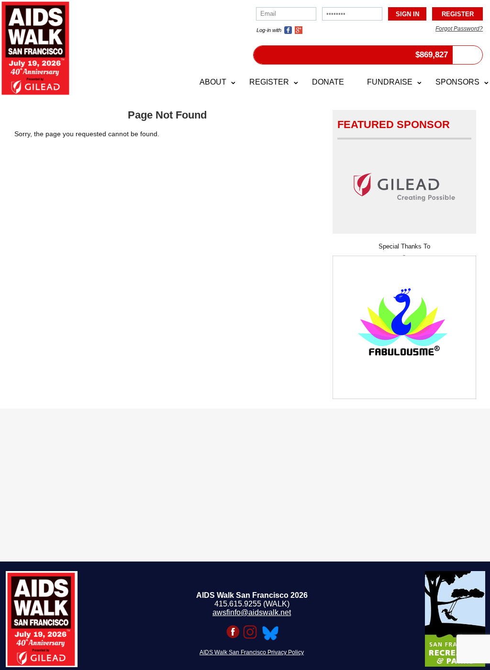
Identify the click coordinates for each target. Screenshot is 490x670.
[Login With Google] (298, 30)
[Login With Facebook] (288, 30)
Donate (328, 82)
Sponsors (457, 82)
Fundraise (389, 82)
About (213, 82)
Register (269, 82)
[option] (404, 324)
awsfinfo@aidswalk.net (251, 612)
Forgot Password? (459, 28)
